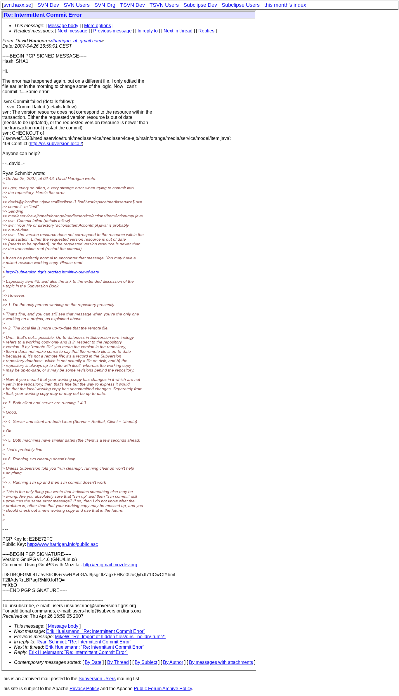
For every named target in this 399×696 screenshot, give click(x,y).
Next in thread (178, 30)
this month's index (285, 5)
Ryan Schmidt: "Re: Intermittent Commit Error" (84, 641)
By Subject (146, 662)
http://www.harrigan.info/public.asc (62, 544)
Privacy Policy (84, 688)
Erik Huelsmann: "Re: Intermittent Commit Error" (95, 631)
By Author (173, 662)
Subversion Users (97, 678)
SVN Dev (48, 5)
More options (97, 25)
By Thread (118, 662)
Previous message (112, 30)
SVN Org (104, 5)
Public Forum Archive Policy (163, 688)
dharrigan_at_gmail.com (76, 40)
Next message (72, 30)
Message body (63, 25)
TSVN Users (164, 5)
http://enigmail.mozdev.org (110, 564)
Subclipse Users (241, 5)
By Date (93, 662)
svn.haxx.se (17, 5)
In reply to (148, 30)
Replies (206, 30)
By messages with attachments (221, 662)
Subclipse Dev (200, 5)
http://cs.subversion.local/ (56, 143)
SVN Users (77, 5)
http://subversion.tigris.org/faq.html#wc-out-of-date (52, 272)
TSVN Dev (132, 5)
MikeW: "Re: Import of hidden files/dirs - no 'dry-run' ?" (110, 636)
